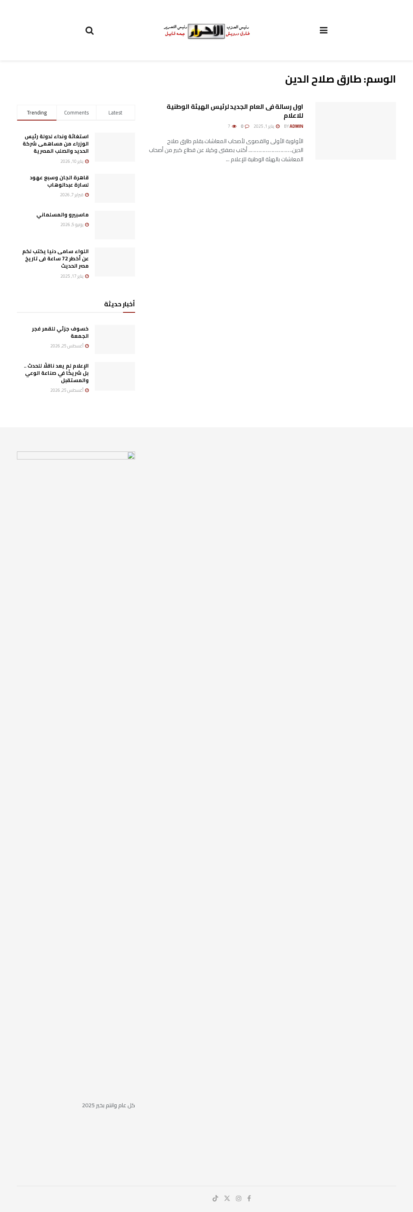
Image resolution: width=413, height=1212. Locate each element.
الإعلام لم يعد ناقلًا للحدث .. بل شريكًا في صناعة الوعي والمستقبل (56, 373)
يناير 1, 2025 (264, 126)
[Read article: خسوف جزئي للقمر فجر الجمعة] (115, 339)
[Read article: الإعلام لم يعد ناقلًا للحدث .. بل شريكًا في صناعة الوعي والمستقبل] (115, 376)
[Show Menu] (323, 30)
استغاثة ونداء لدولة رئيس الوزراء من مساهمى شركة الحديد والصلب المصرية (56, 143)
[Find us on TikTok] (215, 1198)
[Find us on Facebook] (249, 1198)
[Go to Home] (207, 30)
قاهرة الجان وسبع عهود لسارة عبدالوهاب (59, 181)
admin (296, 126)
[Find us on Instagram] (239, 1198)
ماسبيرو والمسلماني (62, 214)
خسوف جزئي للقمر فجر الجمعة (60, 332)
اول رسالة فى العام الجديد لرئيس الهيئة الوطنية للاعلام (235, 110)
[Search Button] (90, 30)
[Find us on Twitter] (227, 1198)
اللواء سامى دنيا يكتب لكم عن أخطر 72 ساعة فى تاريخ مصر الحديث (55, 258)
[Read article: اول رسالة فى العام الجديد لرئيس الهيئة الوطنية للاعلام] (355, 131)
